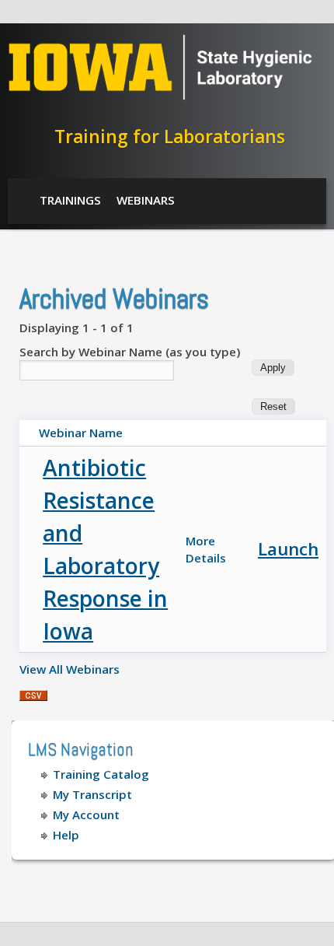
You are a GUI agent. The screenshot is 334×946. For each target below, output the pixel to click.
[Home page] (160, 95)
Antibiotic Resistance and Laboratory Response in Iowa (105, 549)
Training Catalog (101, 774)
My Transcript (92, 794)
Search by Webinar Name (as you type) (129, 351)
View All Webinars (69, 669)
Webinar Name (81, 432)
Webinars (146, 200)
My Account (86, 814)
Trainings (70, 200)
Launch (288, 549)
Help (66, 835)
